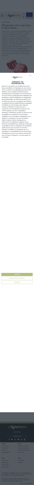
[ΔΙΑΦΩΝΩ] (30, 76)
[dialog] (17, 242)
